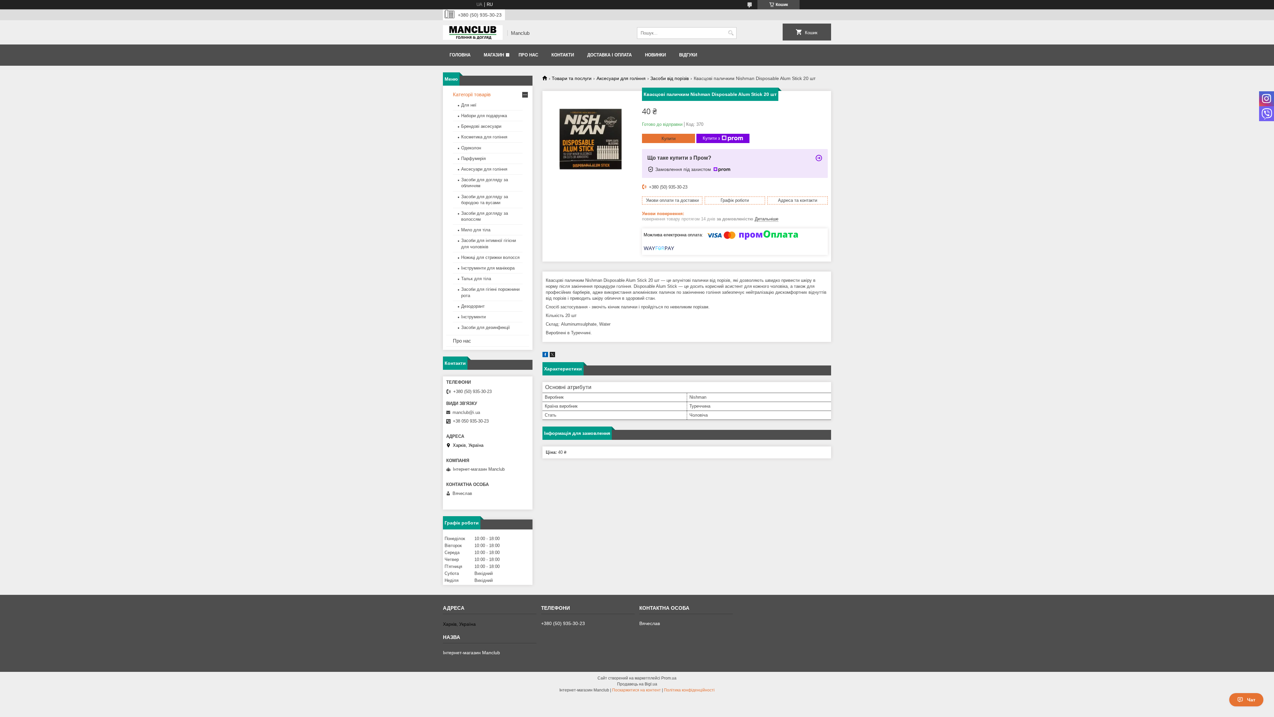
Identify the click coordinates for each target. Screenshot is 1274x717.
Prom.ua (668, 678)
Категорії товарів (472, 94)
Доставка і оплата (609, 54)
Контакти (562, 54)
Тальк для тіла (476, 278)
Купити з (711, 138)
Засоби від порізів (669, 78)
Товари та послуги (572, 78)
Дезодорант (473, 306)
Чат (1251, 699)
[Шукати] (731, 33)
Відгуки (688, 54)
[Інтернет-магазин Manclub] (473, 33)
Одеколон (471, 147)
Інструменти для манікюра (488, 268)
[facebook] (545, 355)
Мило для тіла (475, 229)
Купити (668, 138)
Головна (460, 54)
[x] (552, 355)
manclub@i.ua (466, 412)
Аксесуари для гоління (621, 78)
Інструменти (473, 316)
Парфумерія (473, 158)
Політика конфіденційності (689, 690)
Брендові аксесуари (481, 126)
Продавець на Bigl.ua (637, 684)
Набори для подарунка (484, 115)
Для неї (468, 105)
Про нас (528, 54)
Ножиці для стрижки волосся (490, 257)
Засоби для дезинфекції (485, 327)
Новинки (655, 54)
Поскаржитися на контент (636, 690)
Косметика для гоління (484, 136)
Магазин (494, 54)
